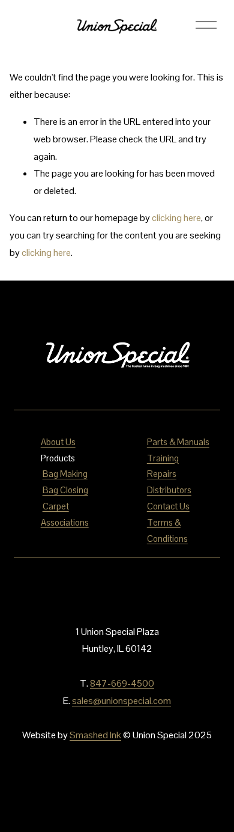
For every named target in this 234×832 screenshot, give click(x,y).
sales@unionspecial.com (121, 700)
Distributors (169, 490)
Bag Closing (65, 490)
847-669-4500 (122, 683)
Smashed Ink (95, 735)
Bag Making (65, 473)
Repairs (161, 473)
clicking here (176, 217)
